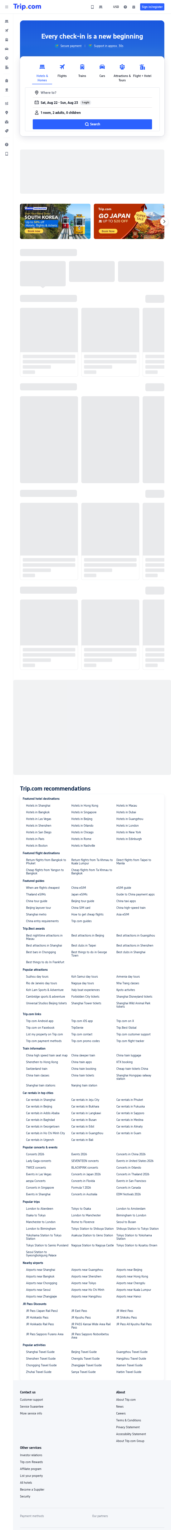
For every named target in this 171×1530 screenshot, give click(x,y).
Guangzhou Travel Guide (132, 1352)
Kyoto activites (125, 990)
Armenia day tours (128, 976)
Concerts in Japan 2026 (86, 1174)
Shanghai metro (36, 914)
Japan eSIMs (79, 894)
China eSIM (78, 887)
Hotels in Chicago (82, 832)
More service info (31, 1413)
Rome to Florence (82, 1222)
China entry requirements (42, 921)
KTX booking (124, 1062)
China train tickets (82, 1075)
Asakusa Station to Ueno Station (92, 1235)
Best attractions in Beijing (87, 935)
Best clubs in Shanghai (130, 952)
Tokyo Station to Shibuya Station (92, 1228)
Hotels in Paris (35, 839)
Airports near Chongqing (41, 1283)
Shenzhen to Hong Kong (42, 1062)
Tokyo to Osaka (81, 1208)
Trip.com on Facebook (40, 1027)
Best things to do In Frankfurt (45, 962)
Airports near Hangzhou (86, 1296)
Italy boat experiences (85, 990)
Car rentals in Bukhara (85, 1106)
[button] (6, 7)
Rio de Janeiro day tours (41, 983)
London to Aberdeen (39, 1208)
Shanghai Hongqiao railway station (133, 1077)
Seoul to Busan (126, 1222)
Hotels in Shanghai (38, 805)
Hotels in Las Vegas (38, 819)
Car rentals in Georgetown (42, 1126)
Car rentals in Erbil (82, 1126)
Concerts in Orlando (128, 1167)
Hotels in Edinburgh (129, 839)
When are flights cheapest (43, 887)
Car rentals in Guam (128, 1133)
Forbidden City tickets (85, 996)
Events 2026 (79, 1154)
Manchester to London (40, 1222)
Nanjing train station (84, 1085)
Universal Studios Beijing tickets (46, 1003)
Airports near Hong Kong (132, 1276)
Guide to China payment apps (135, 894)
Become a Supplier (32, 1489)
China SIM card (80, 907)
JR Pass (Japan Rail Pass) (42, 1311)
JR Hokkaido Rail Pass (40, 1324)
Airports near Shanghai (40, 1269)
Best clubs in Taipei (83, 945)
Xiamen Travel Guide (129, 1365)
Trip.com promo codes (85, 1041)
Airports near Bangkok (40, 1276)
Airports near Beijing (129, 1269)
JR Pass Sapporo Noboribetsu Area (90, 1336)
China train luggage (128, 1055)
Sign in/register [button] (152, 7)
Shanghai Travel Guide (40, 1352)
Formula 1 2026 (81, 1187)
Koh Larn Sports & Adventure (45, 990)
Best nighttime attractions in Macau (44, 937)
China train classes (37, 1075)
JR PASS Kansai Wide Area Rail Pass (91, 1326)
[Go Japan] (129, 221)
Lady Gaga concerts (38, 1161)
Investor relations (31, 1455)
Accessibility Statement (131, 1434)
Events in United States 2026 (134, 1161)
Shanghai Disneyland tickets (134, 996)
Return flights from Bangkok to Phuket (46, 861)
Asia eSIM (122, 914)
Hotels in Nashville (83, 845)
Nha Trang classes (127, 983)
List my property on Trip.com (44, 1034)
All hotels (26, 1482)
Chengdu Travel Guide (85, 1358)
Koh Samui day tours (84, 976)
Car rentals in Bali (82, 1140)
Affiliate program (30, 1469)
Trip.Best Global (126, 1027)
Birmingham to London (131, 1215)
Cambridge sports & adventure (45, 996)
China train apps (81, 1062)
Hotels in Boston (37, 845)
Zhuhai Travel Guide (39, 1372)
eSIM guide (123, 887)
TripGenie (77, 1027)
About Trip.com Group (130, 1441)
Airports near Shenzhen (86, 1276)
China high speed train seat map (47, 1055)
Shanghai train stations (40, 1085)
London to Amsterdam (131, 1208)
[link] (92, 6)
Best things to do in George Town (89, 953)
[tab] (42, 72)
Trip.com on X (125, 1021)
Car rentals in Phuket (129, 1099)
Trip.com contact (81, 1034)
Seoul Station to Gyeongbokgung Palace (41, 1253)
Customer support (31, 1399)
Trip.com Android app (39, 1021)
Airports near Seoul (38, 1289)
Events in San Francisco (131, 1181)
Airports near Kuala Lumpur (133, 1289)
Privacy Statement (128, 1427)
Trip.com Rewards (31, 1462)
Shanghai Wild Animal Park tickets (133, 1005)
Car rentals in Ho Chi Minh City (45, 1133)
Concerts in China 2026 (131, 1154)
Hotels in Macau (126, 805)
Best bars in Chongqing (41, 952)
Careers (121, 1413)
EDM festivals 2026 (128, 1194)
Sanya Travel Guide (83, 1372)
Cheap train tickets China (132, 1068)
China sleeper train (83, 1055)
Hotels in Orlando (82, 825)
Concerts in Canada (128, 1187)
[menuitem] (7, 21)
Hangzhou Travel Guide (131, 1358)
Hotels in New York (128, 832)
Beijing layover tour (38, 907)
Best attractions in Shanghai (44, 945)
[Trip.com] (27, 7)
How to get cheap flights (87, 914)
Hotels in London (127, 825)
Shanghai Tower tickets (86, 1003)
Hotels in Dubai (126, 812)
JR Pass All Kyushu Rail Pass (134, 1324)
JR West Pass (124, 1311)
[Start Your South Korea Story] (55, 221)
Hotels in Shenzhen (38, 825)
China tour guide (36, 901)
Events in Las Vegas (38, 1174)
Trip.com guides (81, 921)
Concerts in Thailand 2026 (132, 1174)
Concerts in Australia (84, 1194)
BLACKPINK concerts (84, 1167)
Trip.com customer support (133, 1034)
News (119, 1406)
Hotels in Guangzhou (129, 819)
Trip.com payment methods (44, 1041)
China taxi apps (126, 901)
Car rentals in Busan (84, 1119)
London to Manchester (86, 1215)
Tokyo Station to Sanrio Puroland (47, 1245)
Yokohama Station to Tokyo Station (44, 1237)
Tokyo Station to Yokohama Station (134, 1237)
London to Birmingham (41, 1228)
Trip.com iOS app (82, 1021)
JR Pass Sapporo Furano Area (44, 1334)
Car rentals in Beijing (39, 1106)
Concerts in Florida (83, 1181)
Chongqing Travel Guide (41, 1365)
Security (25, 1496)
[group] (68, 46)
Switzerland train (36, 1068)
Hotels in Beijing (81, 819)
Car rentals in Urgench (40, 1140)
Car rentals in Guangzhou (87, 1133)
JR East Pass (79, 1311)
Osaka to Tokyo (36, 1215)
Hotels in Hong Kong (84, 805)
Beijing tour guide (82, 901)
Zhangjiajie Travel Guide (86, 1365)
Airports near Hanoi (128, 1296)
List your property (31, 1475)
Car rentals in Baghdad (40, 1119)
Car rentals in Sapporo (130, 1113)
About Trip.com (126, 1399)
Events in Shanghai (38, 1194)
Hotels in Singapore (84, 812)
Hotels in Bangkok (38, 812)
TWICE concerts (36, 1167)
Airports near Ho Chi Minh (87, 1289)
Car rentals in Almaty (129, 1126)
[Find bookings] (134, 7)
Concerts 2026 (35, 1154)
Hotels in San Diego (39, 832)
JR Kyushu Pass (81, 1317)
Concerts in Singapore (40, 1187)
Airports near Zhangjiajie (41, 1296)
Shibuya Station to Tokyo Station (137, 1228)
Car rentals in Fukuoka (130, 1106)
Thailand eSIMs (36, 894)
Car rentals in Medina (129, 1119)
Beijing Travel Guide (84, 1352)
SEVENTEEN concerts (85, 1161)
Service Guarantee (31, 1406)
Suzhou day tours (37, 976)
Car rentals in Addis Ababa (42, 1113)
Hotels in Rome (81, 839)
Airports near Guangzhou (87, 1269)
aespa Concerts (35, 1181)
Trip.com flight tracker (130, 1041)
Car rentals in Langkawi (86, 1113)
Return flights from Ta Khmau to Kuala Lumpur (92, 861)
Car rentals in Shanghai (40, 1099)
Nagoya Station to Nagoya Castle (92, 1245)
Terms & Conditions (128, 1420)
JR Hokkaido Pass (37, 1317)
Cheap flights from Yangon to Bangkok (45, 871)
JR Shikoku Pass (126, 1317)
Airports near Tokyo (83, 1283)
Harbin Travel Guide (128, 1372)
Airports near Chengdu (130, 1283)
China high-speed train (131, 907)
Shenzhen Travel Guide (41, 1358)
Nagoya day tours (82, 983)
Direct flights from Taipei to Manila (133, 861)
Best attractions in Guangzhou (135, 935)
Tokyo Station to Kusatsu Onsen (136, 1245)
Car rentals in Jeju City (85, 1099)
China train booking (83, 1068)
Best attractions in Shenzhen (134, 945)
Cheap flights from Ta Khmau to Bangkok (91, 871)
